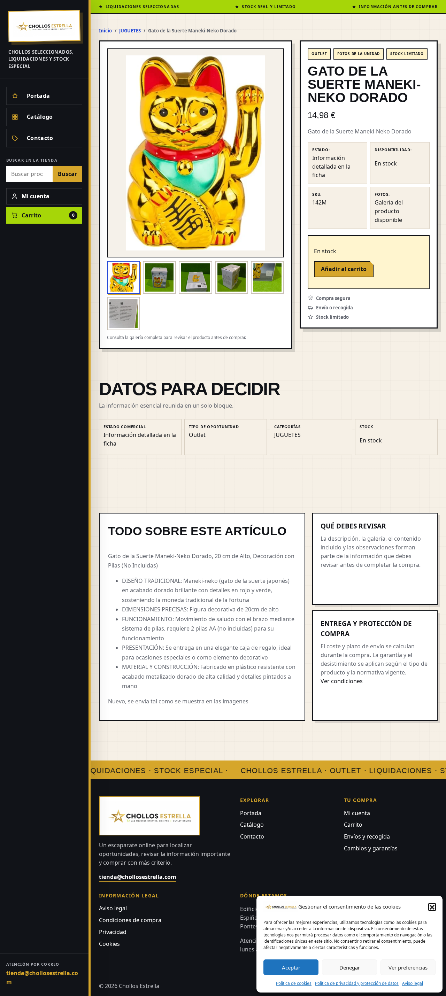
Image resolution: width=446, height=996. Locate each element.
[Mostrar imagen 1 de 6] (123, 277)
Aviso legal (412, 983)
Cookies (109, 944)
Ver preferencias (408, 967)
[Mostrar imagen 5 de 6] (267, 277)
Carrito (353, 824)
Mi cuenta (357, 813)
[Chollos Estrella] (44, 26)
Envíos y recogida (367, 836)
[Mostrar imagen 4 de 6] (231, 277)
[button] (432, 906)
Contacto (252, 836)
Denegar (349, 967)
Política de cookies (294, 983)
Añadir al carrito (344, 269)
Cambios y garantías (371, 848)
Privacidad (112, 932)
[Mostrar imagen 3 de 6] (195, 277)
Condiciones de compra (130, 920)
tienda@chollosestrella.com (42, 977)
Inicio (105, 31)
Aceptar (291, 967)
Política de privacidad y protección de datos (357, 983)
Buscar (67, 174)
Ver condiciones (342, 681)
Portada (250, 813)
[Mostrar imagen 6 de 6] (123, 313)
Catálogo (252, 824)
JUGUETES (130, 31)
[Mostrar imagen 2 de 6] (159, 277)
